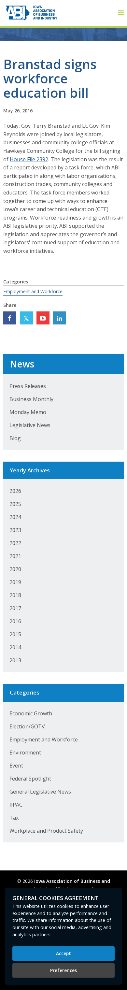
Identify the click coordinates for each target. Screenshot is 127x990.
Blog (15, 438)
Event (16, 765)
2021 (15, 556)
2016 (15, 621)
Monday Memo (27, 412)
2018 (15, 595)
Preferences (63, 970)
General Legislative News (40, 791)
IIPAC (15, 804)
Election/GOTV (27, 726)
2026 (15, 491)
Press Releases (27, 386)
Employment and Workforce (33, 291)
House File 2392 (29, 159)
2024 (15, 517)
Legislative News (29, 425)
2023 (15, 530)
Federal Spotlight (30, 778)
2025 (15, 504)
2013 (15, 660)
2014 (15, 647)
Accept (63, 953)
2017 (15, 608)
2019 (15, 582)
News (22, 364)
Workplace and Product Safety (46, 830)
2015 (15, 634)
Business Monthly (31, 399)
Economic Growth (30, 713)
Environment (25, 752)
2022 (15, 543)
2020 (15, 569)
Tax (14, 817)
